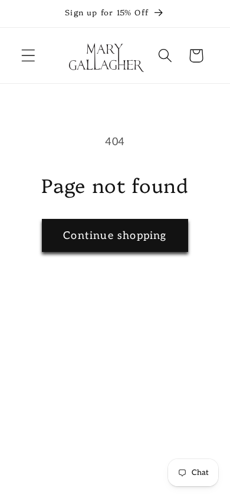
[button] (28, 55)
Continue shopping (114, 236)
